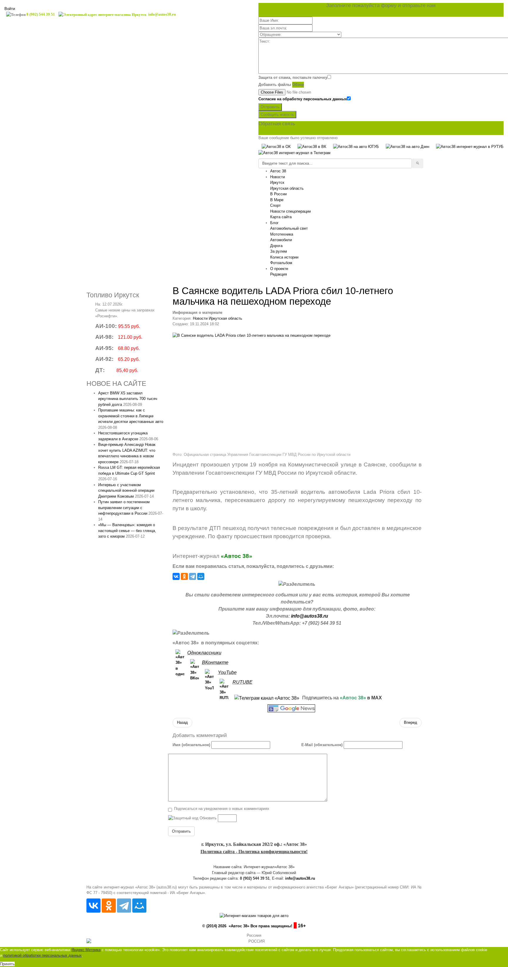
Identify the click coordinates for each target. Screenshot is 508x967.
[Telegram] (192, 576)
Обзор (298, 84)
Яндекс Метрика (86, 950)
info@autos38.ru (309, 615)
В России (278, 194)
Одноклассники (204, 652)
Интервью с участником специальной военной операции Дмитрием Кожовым (126, 490)
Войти (9, 8)
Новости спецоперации (290, 211)
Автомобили (281, 240)
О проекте (279, 268)
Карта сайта (281, 217)
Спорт (275, 205)
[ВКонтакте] (176, 576)
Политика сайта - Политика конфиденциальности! (254, 851)
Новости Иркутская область (217, 318)
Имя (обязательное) (191, 745)
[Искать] (417, 164)
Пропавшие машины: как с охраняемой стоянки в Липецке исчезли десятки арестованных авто (130, 416)
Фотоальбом (281, 263)
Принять (7, 964)
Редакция (278, 274)
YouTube (227, 672)
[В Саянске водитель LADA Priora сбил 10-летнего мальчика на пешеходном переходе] (297, 391)
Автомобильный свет (289, 228)
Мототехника (281, 234)
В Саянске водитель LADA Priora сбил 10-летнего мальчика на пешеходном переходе (283, 296)
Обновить (208, 818)
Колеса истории (284, 257)
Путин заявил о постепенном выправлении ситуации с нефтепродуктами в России (124, 508)
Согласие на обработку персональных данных (302, 99)
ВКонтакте (215, 662)
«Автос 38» (236, 556)
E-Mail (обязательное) (321, 745)
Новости (277, 177)
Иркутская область (287, 188)
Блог (274, 223)
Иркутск (277, 182)
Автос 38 (278, 171)
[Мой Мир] (200, 576)
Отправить (270, 107)
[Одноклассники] (184, 576)
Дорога (276, 246)
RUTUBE (243, 682)
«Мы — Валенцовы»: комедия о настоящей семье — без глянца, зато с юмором (127, 530)
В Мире (276, 200)
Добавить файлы (274, 84)
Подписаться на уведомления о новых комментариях (221, 808)
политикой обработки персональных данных (42, 955)
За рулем (278, 251)
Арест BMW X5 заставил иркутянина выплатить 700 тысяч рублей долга (127, 399)
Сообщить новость (277, 114)
